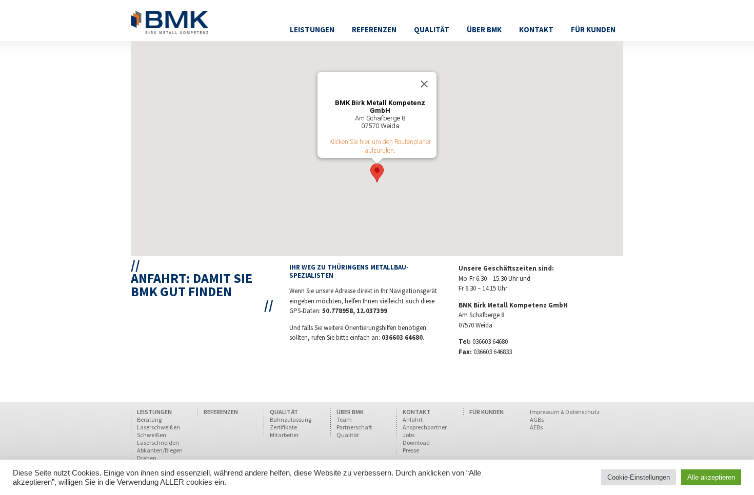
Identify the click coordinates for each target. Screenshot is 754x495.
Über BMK (484, 29)
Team (344, 419)
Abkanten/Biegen (160, 450)
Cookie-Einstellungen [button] (638, 477)
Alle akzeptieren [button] (711, 477)
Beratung (149, 419)
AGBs (537, 419)
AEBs (536, 427)
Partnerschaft (354, 427)
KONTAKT (416, 412)
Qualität (431, 29)
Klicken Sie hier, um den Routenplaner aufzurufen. (380, 146)
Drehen (146, 458)
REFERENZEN (221, 412)
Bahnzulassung (290, 419)
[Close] (424, 84)
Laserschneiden (158, 442)
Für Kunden (593, 29)
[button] (377, 172)
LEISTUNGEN (154, 412)
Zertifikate (283, 427)
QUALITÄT (284, 412)
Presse (411, 450)
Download (416, 442)
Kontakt (536, 29)
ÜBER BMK (350, 412)
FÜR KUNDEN (486, 412)
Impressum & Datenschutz (565, 412)
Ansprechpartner (425, 427)
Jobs (408, 435)
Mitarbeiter (284, 435)
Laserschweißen (158, 427)
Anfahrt (413, 419)
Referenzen (374, 29)
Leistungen (312, 29)
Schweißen (151, 435)
